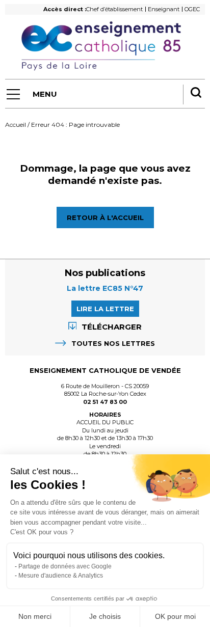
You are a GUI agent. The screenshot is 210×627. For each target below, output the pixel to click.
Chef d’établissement (114, 9)
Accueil (15, 124)
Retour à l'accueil (105, 217)
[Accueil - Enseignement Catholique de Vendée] (105, 46)
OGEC (192, 9)
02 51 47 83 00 (105, 401)
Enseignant (163, 9)
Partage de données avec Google (65, 566)
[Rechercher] (196, 93)
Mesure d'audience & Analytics (60, 575)
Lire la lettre (105, 309)
